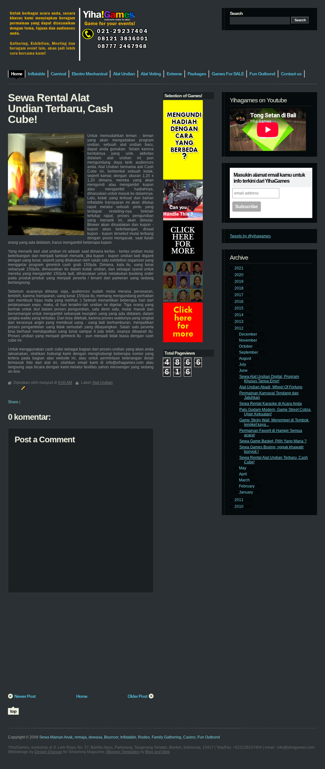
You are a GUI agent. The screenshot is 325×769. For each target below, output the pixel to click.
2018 (239, 288)
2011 (239, 500)
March (245, 480)
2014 (239, 315)
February (247, 486)
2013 (239, 321)
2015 (239, 308)
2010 (239, 506)
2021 (239, 268)
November (248, 340)
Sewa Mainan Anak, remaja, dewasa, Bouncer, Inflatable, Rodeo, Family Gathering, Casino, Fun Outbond (129, 737)
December (248, 334)
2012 (239, 328)
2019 (239, 281)
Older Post (137, 696)
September (249, 352)
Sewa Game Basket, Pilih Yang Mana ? (273, 441)
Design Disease (48, 752)
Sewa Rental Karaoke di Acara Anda (270, 403)
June (244, 370)
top (13, 711)
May (243, 468)
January (246, 492)
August (245, 358)
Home (81, 696)
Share (13, 402)
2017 (239, 295)
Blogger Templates (123, 752)
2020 (239, 275)
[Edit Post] (22, 387)
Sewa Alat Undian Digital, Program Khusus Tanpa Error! (269, 378)
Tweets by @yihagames (250, 236)
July (243, 364)
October (246, 346)
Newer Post (25, 696)
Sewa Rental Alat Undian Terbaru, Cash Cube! (60, 108)
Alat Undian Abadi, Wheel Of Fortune (270, 387)
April (243, 474)
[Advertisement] (81, 645)
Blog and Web (157, 752)
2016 (239, 301)
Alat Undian (102, 382)
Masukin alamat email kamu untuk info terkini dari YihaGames (269, 178)
